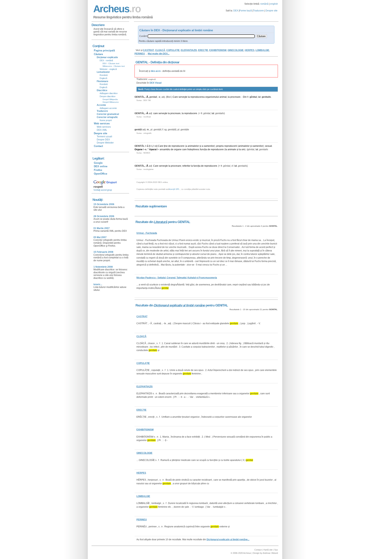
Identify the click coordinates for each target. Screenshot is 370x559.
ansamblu (165, 149)
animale (232, 149)
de (169, 146)
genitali (153, 97)
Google (98, 162)
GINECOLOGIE (236, 50)
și (200, 146)
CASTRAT (148, 50)
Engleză (103, 78)
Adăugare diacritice (109, 93)
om (243, 149)
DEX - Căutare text (111, 63)
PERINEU (140, 53)
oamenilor (209, 146)
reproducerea (197, 97)
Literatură (160, 222)
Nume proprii (106, 120)
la (189, 97)
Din (245, 97)
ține (166, 146)
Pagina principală (104, 50)
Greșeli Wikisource (111, 102)
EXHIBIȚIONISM (217, 50)
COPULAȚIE (173, 50)
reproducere (190, 113)
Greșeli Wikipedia (110, 99)
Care (175, 97)
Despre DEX (103, 139)
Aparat (153, 149)
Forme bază (245, 10)
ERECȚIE (203, 50)
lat (259, 97)
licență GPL (174, 189)
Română (104, 75)
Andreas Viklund (270, 553)
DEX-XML (102, 130)
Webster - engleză (108, 69)
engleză (152, 79)
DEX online (100, 166)
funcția (203, 149)
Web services (104, 127)
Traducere (258, 10)
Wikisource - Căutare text (114, 66)
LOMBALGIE (262, 50)
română (264, 4)
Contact (98, 146)
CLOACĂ (160, 50)
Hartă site (267, 550)
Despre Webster (105, 142)
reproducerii (230, 146)
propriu (220, 146)
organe (178, 149)
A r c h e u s (116, 8)
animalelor (193, 146)
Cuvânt (143, 36)
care (155, 113)
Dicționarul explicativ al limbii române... (228, 539)
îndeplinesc (193, 149)
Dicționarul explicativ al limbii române (179, 305)
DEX (235, 10)
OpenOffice (100, 173)
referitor (186, 166)
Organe (139, 149)
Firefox (98, 170)
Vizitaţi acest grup (102, 190)
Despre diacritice (107, 96)
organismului (212, 97)
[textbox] (201, 36)
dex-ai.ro (156, 71)
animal (223, 97)
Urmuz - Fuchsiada (146, 233)
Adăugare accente (108, 108)
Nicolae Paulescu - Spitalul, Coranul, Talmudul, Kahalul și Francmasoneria (176, 277)
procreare (235, 97)
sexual (268, 146)
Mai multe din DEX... (158, 53)
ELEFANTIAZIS (189, 50)
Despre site (272, 10)
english (274, 4)
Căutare (98, 54)
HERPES (249, 50)
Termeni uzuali (104, 136)
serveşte (182, 97)
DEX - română (106, 60)
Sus (276, 550)
